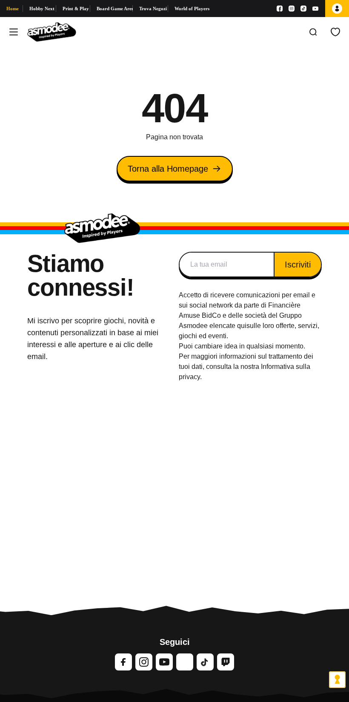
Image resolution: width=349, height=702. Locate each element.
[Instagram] (292, 8)
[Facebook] (280, 8)
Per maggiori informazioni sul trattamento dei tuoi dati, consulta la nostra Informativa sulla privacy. (246, 366)
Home (12, 8)
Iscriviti (298, 264)
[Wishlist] (335, 32)
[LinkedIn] (184, 661)
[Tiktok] (303, 8)
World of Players (191, 8)
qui (241, 325)
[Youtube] (315, 8)
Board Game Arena (115, 8)
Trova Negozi (153, 8)
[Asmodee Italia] (52, 31)
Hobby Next (41, 8)
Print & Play (76, 8)
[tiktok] (205, 661)
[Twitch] (225, 661)
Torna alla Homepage (168, 168)
